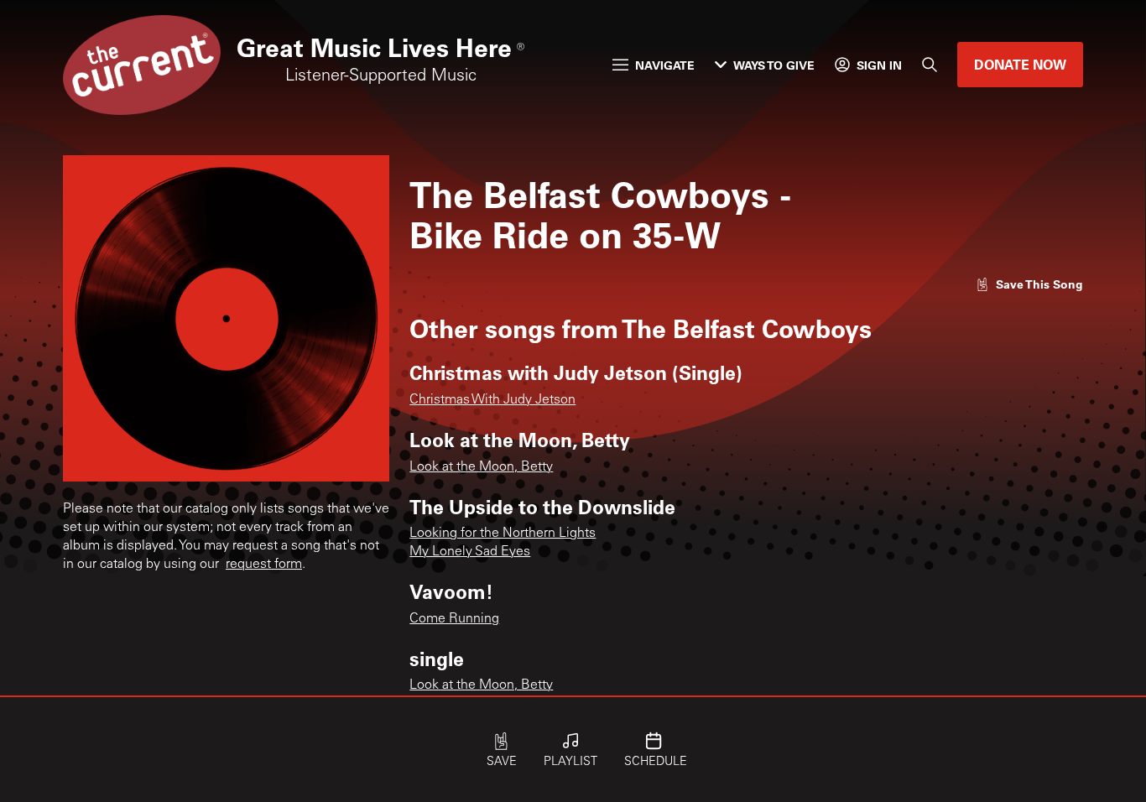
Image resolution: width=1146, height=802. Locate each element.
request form (264, 564)
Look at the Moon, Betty (481, 467)
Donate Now (1020, 64)
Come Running (454, 619)
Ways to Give (774, 65)
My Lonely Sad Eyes (469, 552)
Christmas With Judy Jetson (492, 400)
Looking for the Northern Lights (502, 533)
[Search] (929, 65)
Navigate (665, 65)
